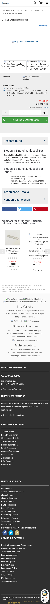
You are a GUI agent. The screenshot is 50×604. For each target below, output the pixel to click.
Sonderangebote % (9, 581)
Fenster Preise (7, 565)
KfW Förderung (7, 461)
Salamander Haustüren (10, 521)
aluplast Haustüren (9, 498)
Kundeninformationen (10, 451)
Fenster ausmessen (9, 555)
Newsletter (6, 464)
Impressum (30, 597)
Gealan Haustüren (8, 511)
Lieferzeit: (6, 77)
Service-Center (7, 575)
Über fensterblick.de (10, 438)
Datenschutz (39, 597)
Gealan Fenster (7, 508)
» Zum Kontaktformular (11, 389)
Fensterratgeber (8, 562)
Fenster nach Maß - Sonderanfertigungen (18, 528)
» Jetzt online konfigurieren (12, 415)
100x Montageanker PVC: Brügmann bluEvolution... (12, 251)
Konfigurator (6, 488)
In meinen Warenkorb (25, 120)
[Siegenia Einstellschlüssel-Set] (25, 42)
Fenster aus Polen (9, 568)
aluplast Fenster (8, 495)
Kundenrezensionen (17, 199)
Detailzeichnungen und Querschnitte (16, 545)
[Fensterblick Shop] (5, 3)
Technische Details (16, 192)
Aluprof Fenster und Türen (12, 492)
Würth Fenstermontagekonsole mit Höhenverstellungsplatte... (39, 252)
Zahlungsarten (7, 458)
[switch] (44, 600)
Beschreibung (13, 141)
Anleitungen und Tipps (10, 552)
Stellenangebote (8, 441)
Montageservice (8, 578)
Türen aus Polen (8, 571)
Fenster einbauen (8, 558)
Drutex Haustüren (8, 505)
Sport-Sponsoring (8, 448)
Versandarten (7, 454)
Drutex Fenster (7, 501)
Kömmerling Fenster (9, 515)
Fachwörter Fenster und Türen (14, 548)
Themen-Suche (7, 432)
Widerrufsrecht (8, 599)
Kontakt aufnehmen (9, 435)
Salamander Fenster (9, 518)
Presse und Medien (9, 445)
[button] (9, 209)
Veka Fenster (7, 524)
